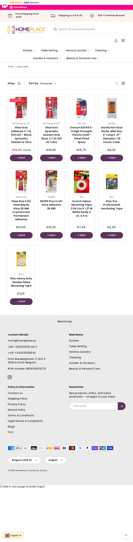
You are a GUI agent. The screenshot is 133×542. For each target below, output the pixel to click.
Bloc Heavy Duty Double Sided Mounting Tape (21, 282)
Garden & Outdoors (82, 363)
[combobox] (87, 29)
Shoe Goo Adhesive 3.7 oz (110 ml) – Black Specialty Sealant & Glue (21, 135)
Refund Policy (16, 409)
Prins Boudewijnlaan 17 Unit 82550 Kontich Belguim (27, 360)
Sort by (33, 83)
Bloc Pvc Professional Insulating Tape (112, 205)
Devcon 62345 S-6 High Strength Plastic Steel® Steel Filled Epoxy (81, 135)
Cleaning (75, 357)
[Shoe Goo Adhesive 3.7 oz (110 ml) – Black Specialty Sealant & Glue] (21, 108)
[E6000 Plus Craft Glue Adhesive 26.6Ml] (51, 181)
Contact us (15, 393)
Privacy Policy (17, 404)
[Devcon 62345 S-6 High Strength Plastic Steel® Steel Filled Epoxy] (81, 108)
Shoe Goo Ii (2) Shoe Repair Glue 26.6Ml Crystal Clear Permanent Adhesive (21, 210)
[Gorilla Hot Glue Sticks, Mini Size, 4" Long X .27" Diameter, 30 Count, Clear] (111, 108)
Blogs (11, 426)
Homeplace (21, 470)
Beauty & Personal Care (84, 368)
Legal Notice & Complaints (25, 421)
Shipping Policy (18, 398)
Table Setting (78, 346)
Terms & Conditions (21, 415)
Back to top (65, 321)
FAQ (10, 432)
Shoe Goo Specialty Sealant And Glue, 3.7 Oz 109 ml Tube (51, 135)
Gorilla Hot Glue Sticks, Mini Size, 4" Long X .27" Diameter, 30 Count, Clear (112, 135)
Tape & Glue (22, 67)
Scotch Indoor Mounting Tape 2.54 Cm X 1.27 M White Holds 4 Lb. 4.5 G (81, 208)
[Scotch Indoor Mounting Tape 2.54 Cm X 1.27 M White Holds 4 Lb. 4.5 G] (81, 181)
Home (10, 67)
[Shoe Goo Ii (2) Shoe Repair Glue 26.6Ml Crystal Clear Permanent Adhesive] (21, 181)
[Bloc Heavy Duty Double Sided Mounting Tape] (21, 259)
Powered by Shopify (37, 470)
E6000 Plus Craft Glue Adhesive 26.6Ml (51, 205)
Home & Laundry (80, 352)
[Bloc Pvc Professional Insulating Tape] (111, 181)
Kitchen (74, 340)
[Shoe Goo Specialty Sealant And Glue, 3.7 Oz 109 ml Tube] (51, 108)
